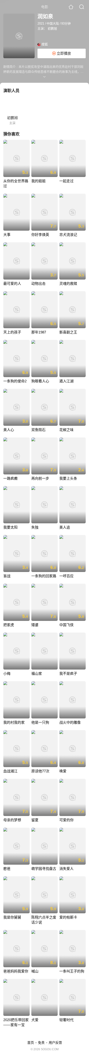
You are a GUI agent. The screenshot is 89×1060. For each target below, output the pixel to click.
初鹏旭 (52, 28)
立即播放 (63, 53)
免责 (41, 1042)
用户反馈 (55, 1042)
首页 (30, 1042)
